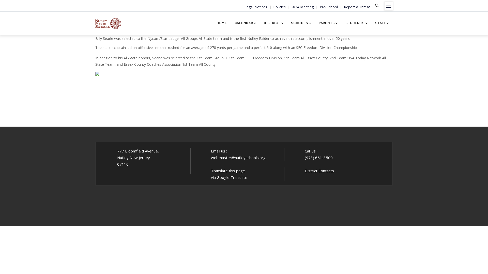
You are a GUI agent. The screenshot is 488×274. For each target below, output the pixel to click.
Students (354, 23)
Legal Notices (256, 7)
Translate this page (228, 170)
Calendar (244, 23)
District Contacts (319, 170)
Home (222, 23)
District (272, 23)
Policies (279, 7)
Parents (326, 23)
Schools (299, 23)
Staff (380, 23)
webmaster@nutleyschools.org (238, 157)
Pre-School (329, 7)
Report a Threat (357, 7)
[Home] (108, 22)
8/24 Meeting (303, 7)
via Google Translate (229, 177)
